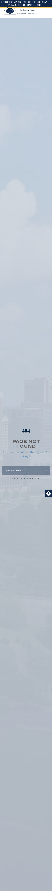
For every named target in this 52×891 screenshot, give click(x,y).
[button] (48, 493)
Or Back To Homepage (26, 478)
